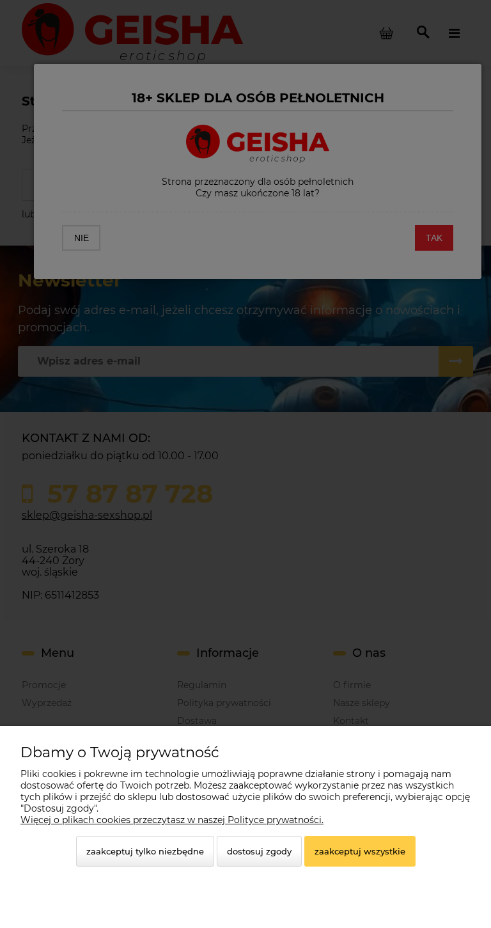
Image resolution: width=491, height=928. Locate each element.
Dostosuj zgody (259, 851)
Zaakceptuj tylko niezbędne (145, 851)
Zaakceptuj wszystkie (360, 851)
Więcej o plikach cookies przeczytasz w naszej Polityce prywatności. (171, 820)
